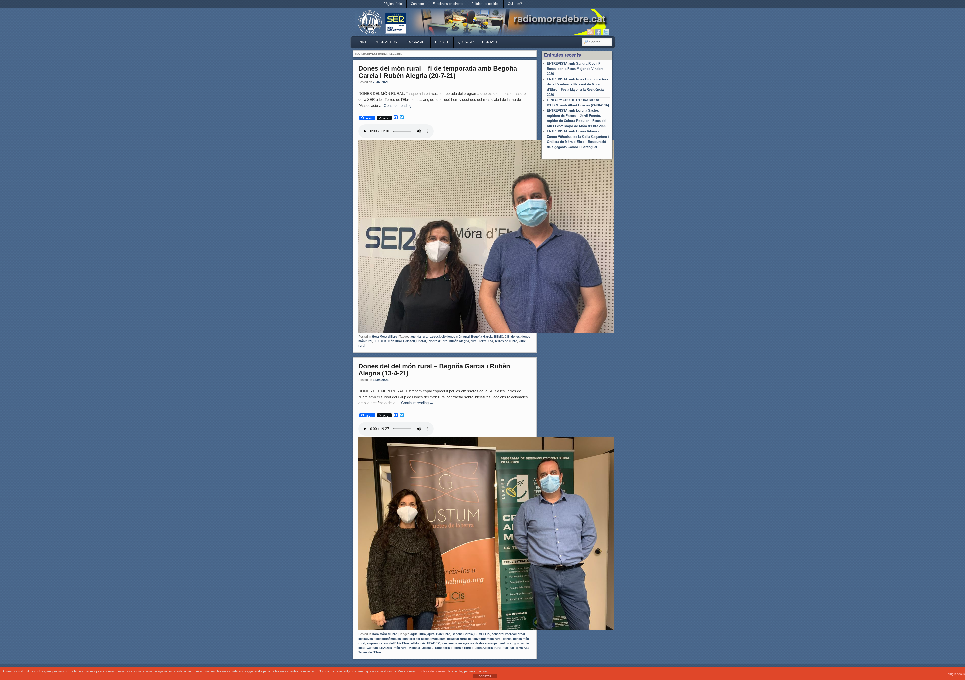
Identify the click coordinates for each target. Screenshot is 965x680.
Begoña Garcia (482, 336)
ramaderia (442, 648)
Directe (442, 42)
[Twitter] (606, 32)
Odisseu (409, 341)
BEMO (498, 336)
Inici (362, 42)
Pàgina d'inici (393, 4)
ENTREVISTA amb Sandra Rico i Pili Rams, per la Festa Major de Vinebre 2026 (575, 69)
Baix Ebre (443, 634)
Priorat (421, 341)
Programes (416, 42)
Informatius (385, 42)
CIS (507, 336)
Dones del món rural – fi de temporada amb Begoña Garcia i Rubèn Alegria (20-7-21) (437, 72)
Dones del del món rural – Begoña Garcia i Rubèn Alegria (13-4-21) (434, 369)
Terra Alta (486, 341)
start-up (508, 648)
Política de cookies (485, 4)
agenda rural (419, 336)
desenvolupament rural (484, 639)
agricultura (418, 634)
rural (474, 341)
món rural (395, 341)
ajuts (431, 634)
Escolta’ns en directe (447, 4)
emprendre (374, 643)
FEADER (433, 643)
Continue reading (400, 105)
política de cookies (432, 671)
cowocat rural (457, 639)
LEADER (380, 341)
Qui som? (515, 4)
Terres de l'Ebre (506, 341)
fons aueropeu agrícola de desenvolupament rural (476, 643)
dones (515, 336)
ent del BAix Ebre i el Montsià (405, 643)
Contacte (417, 4)
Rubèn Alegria (459, 341)
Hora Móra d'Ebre (384, 336)
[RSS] (590, 32)
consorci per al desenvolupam (424, 639)
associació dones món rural (450, 336)
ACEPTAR (485, 676)
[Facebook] (598, 32)
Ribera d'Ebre (437, 341)
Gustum (372, 648)
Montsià (414, 648)
